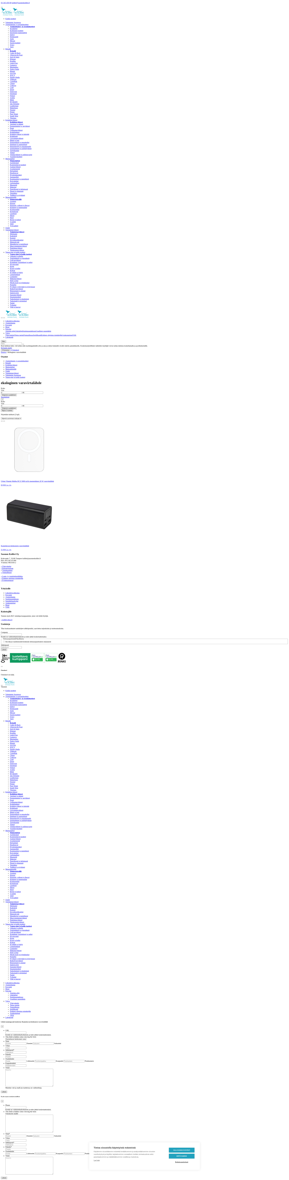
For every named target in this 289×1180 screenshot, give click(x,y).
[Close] (2, 666)
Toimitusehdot (7, 570)
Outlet (7, 228)
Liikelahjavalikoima (12, 321)
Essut (12, 128)
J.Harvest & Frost (16, 55)
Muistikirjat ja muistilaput (19, 244)
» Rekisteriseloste (7, 568)
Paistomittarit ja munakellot (19, 142)
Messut (12, 41)
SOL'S (12, 75)
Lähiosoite (30, 1061)
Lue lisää (97, 1160)
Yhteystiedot (9, 335)
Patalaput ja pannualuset (18, 144)
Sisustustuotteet (15, 297)
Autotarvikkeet (15, 167)
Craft (12, 88)
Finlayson (13, 92)
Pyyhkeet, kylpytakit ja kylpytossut (22, 287)
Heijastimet (14, 171)
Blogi (7, 327)
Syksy (12, 45)
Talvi (12, 47)
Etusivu (3, 352)
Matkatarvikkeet (15, 279)
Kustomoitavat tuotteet (18, 165)
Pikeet (12, 216)
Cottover (13, 86)
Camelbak (13, 81)
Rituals (12, 71)
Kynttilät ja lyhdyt (16, 273)
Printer (12, 112)
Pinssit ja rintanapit (16, 191)
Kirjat (12, 266)
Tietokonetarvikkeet (17, 250)
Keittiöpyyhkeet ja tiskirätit (19, 134)
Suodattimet (5, 397)
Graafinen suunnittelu (43, 331)
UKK (74, 335)
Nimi (7, 1041)
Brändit (8, 49)
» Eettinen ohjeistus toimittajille (12, 578)
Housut (12, 203)
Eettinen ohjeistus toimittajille (51, 335)
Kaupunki (59, 1061)
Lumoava (13, 65)
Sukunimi (57, 1043)
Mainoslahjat (10, 159)
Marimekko (14, 67)
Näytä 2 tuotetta (7, 410)
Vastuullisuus (28, 335)
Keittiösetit (14, 136)
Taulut (12, 303)
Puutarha (13, 285)
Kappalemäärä (10, 1063)
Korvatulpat (14, 181)
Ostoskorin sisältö (11, 1114)
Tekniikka (13, 193)
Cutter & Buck (15, 53)
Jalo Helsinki (14, 104)
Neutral (12, 110)
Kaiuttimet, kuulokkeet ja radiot (21, 262)
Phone (7, 1105)
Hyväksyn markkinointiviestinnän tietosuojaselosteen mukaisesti (28, 642)
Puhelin (8, 1054)
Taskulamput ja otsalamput (19, 299)
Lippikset (13, 214)
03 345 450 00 (6, 3)
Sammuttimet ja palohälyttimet (20, 149)
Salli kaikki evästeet (181, 1150)
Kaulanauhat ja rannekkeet (19, 179)
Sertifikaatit (37, 335)
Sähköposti (5, 645)
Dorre (12, 90)
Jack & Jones (14, 57)
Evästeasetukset (181, 1162)
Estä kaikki (182, 1156)
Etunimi (29, 1043)
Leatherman (14, 106)
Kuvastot (8, 325)
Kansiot (12, 238)
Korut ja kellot (15, 268)
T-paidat (13, 222)
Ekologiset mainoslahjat (18, 33)
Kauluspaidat (14, 210)
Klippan (13, 59)
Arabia (12, 98)
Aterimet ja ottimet (16, 124)
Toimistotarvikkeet (12, 230)
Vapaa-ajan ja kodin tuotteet (15, 252)
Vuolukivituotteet (16, 157)
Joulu (12, 39)
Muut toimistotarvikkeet (18, 246)
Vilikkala (13, 79)
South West (14, 116)
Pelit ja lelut (14, 281)
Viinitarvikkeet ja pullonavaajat (21, 155)
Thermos (13, 118)
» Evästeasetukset (7, 580)
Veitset (12, 153)
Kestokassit (14, 212)
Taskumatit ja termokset (18, 301)
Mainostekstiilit (10, 197)
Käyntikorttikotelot (16, 240)
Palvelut (8, 329)
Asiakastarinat (67, 335)
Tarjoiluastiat (14, 151)
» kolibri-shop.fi (6, 620)
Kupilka (13, 61)
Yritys (7, 333)
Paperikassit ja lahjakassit (19, 189)
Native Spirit (14, 69)
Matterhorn (14, 108)
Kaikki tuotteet (10, 19)
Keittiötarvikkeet (11, 120)
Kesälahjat (13, 29)
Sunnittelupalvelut (11, 601)
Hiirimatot (13, 234)
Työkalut (13, 305)
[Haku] (23, 344)
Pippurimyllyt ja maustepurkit (20, 146)
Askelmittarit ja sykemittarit (19, 258)
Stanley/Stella (15, 77)
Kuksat (12, 270)
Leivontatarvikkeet (16, 138)
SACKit (13, 73)
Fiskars (12, 96)
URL (7, 1030)
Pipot (12, 218)
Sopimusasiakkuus (29, 331)
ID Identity (14, 102)
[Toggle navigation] (2, 317)
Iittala (12, 100)
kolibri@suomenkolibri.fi (21, 3)
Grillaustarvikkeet (16, 130)
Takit (12, 224)
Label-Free (14, 63)
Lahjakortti (9, 337)
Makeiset (13, 187)
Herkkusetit (14, 37)
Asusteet (13, 201)
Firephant (13, 94)
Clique (12, 83)
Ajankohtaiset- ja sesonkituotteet (16, 25)
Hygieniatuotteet (16, 175)
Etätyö (12, 35)
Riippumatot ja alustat (17, 291)
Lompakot (13, 277)
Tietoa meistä (19, 335)
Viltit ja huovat (15, 307)
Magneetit (13, 185)
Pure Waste (14, 114)
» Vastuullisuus (6, 572)
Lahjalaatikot (14, 183)
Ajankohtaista (10, 323)
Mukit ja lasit (14, 140)
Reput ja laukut (15, 220)
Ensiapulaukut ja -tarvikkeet (20, 126)
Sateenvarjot (14, 293)
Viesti (7, 1068)
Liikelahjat (19, 331)
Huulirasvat (14, 173)
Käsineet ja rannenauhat (18, 207)
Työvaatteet (14, 226)
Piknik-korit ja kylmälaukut (19, 283)
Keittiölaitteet (14, 132)
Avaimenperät (15, 169)
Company (4, 632)
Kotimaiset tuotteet (16, 31)
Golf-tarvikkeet (15, 260)
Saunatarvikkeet (15, 295)
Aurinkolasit (14, 163)
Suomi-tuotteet (15, 43)
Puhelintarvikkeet (16, 248)
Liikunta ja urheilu (16, 256)
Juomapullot (14, 177)
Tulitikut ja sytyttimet (17, 195)
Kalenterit (13, 236)
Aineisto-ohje (10, 331)
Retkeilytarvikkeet (16, 289)
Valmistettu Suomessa (13, 22)
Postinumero (89, 1061)
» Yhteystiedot (6, 566)
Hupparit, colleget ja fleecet (19, 205)
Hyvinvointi (14, 264)
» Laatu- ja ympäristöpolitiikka (12, 576)
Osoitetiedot (9, 1059)
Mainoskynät (14, 242)
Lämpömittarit (15, 275)
